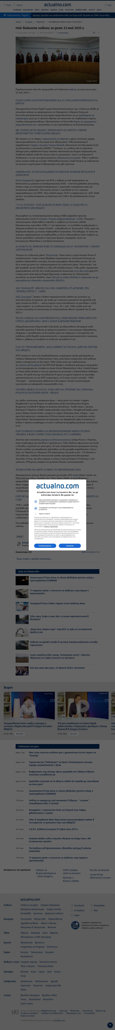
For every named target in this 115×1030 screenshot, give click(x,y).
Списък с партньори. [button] (51, 526)
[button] (57, 513)
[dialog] (57, 515)
